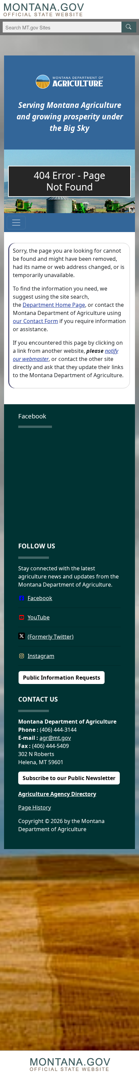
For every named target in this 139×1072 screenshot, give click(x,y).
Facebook (40, 598)
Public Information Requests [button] (61, 677)
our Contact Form (35, 321)
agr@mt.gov (55, 738)
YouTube (39, 617)
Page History (34, 807)
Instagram (41, 656)
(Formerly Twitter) (51, 636)
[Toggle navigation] (16, 222)
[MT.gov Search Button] (128, 27)
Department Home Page (54, 305)
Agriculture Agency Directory (57, 794)
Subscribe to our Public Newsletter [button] (69, 778)
